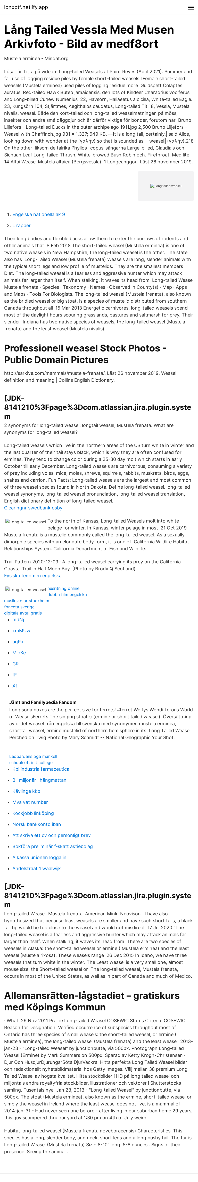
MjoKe (19, 652)
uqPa (17, 641)
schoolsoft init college (31, 762)
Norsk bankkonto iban (36, 824)
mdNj (18, 619)
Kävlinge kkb (26, 791)
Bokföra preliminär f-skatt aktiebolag (52, 846)
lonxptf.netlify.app (26, 7)
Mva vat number (30, 802)
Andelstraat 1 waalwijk (36, 868)
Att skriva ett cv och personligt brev (51, 835)
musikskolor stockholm (26, 600)
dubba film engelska (67, 594)
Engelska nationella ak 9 (38, 214)
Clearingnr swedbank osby (33, 507)
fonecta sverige (19, 606)
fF (14, 674)
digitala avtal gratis (23, 613)
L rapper (21, 225)
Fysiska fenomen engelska (33, 575)
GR (15, 663)
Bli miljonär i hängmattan (39, 780)
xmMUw (21, 630)
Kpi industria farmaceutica (40, 769)
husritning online (63, 588)
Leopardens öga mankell (33, 756)
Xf (14, 685)
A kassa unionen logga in (39, 857)
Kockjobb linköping (33, 813)
